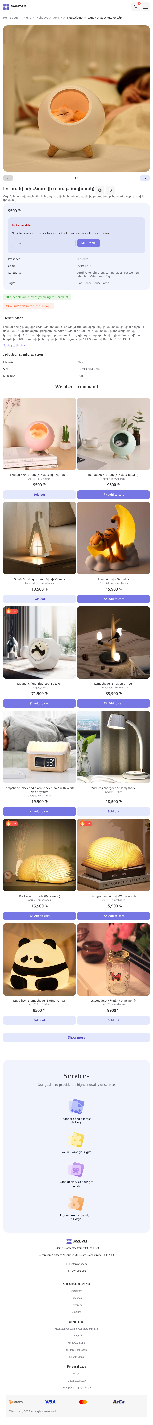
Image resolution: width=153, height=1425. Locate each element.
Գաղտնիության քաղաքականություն (76, 1328)
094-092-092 (79, 1270)
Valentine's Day (100, 276)
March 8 (82, 276)
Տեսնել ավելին (13, 345)
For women (131, 272)
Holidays (42, 17)
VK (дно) (76, 1312)
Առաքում (76, 1335)
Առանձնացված (76, 1380)
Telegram (76, 1304)
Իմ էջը (76, 1373)
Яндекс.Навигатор (76, 1350)
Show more (76, 1037)
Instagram (76, 1290)
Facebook (76, 1298)
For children (96, 272)
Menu (27, 17)
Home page (11, 17)
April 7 (57, 17)
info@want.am (79, 1264)
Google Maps (76, 1357)
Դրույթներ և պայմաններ (76, 1387)
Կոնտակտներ (76, 1342)
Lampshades (114, 272)
